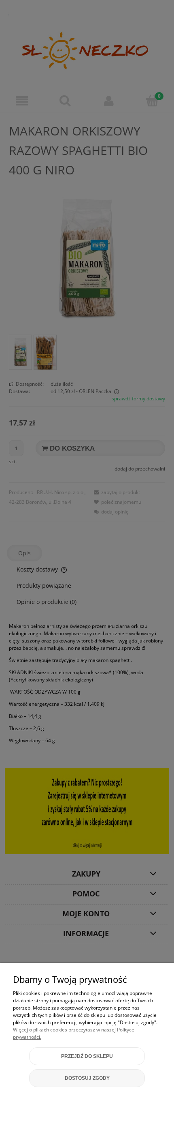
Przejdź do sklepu (87, 1056)
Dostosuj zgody (87, 1078)
